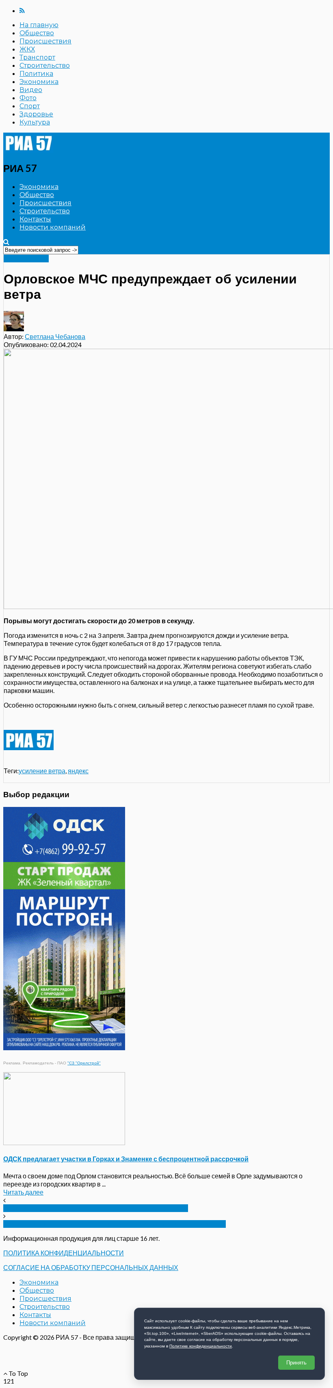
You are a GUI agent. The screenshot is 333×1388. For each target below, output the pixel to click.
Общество (36, 33)
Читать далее (23, 1192)
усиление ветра (42, 770)
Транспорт (37, 57)
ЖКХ (27, 49)
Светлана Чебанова (55, 336)
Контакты (35, 219)
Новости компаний (52, 227)
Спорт (29, 106)
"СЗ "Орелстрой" (84, 1063)
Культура (34, 122)
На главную (38, 25)
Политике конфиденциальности (200, 1346)
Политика (36, 73)
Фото (28, 98)
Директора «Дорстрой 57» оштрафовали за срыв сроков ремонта (114, 1224)
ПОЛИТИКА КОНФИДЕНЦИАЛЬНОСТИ (63, 1253)
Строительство (44, 65)
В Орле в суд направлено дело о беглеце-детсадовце (95, 1208)
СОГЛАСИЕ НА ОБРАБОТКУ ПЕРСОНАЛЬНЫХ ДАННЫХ (90, 1267)
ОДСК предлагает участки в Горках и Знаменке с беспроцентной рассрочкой (126, 1159)
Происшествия (45, 41)
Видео (30, 90)
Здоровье (36, 114)
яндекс (78, 770)
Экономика (38, 82)
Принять (296, 1363)
